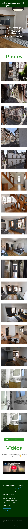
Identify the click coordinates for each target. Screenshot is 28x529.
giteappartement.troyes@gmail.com (14, 488)
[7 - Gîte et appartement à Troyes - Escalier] (14, 212)
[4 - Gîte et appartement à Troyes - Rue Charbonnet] (14, 146)
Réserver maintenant (14, 439)
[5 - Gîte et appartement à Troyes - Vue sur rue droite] (14, 168)
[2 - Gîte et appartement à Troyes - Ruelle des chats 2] (14, 102)
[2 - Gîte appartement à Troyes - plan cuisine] (14, 366)
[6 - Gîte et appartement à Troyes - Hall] (14, 190)
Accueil (6, 510)
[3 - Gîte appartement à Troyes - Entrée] (14, 278)
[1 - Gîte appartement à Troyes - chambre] (14, 322)
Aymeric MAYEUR (21, 526)
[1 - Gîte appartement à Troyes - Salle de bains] (14, 388)
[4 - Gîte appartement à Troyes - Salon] (14, 300)
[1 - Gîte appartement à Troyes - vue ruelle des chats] (14, 234)
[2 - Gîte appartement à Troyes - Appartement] (14, 256)
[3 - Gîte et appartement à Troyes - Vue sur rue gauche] (14, 124)
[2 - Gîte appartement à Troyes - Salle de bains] (14, 410)
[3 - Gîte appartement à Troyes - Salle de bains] (14, 432)
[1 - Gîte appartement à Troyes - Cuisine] (14, 344)
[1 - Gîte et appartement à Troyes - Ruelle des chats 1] (14, 80)
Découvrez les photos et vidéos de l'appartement (14, 32)
